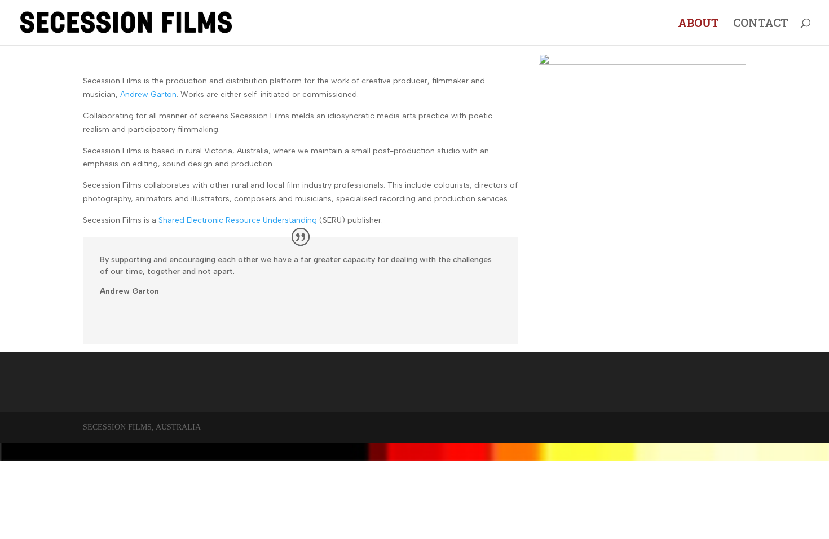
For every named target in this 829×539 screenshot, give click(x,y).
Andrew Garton (148, 94)
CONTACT (760, 24)
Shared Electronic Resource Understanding (237, 220)
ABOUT (698, 24)
